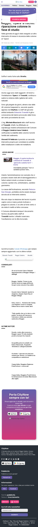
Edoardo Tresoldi (21, 112)
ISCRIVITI (14, 515)
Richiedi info (6, 477)
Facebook (13, 489)
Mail (4, 489)
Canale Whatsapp (21, 249)
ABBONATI (31, 1)
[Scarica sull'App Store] (12, 414)
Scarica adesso (19, 19)
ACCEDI (16, 502)
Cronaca (21, 5)
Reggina (28, 5)
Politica (14, 5)
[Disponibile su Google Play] (25, 414)
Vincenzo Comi (27, 43)
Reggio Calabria (20, 255)
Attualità (30, 255)
